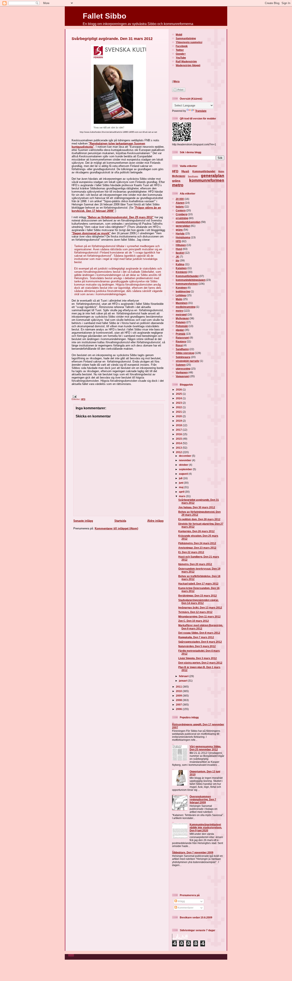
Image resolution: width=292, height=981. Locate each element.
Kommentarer (185, 907)
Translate (200, 110)
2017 (179, 429)
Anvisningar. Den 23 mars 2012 (197, 547)
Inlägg (181, 901)
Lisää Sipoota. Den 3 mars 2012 (197, 658)
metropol (181, 314)
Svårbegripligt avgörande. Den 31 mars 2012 (112, 39)
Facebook (182, 46)
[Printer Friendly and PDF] (178, 91)
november (185, 460)
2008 (179, 700)
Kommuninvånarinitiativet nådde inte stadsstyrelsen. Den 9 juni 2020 (206, 827)
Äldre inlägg (155, 520)
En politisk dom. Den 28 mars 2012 (199, 519)
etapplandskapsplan (188, 222)
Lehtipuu (181, 295)
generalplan (212, 175)
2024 (179, 398)
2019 (179, 420)
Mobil (179, 34)
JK (177, 256)
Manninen (181, 303)
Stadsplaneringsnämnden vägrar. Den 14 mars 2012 (198, 601)
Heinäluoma (183, 237)
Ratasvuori (182, 337)
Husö (185, 171)
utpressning (183, 368)
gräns (176, 180)
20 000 (180, 198)
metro (177, 185)
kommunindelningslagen (190, 279)
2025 (179, 393)
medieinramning (185, 306)
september (186, 469)
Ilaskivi (180, 252)
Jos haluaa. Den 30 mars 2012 (196, 507)
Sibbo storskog (185, 353)
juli (181, 478)
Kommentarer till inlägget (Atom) (116, 528)
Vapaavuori (182, 376)
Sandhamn (193, 176)
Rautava (181, 341)
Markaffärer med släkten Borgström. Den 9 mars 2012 (200, 627)
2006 (179, 709)
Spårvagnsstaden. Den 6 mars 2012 (200, 641)
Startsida (120, 520)
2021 (179, 411)
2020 (179, 416)
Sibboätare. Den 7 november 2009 (192, 852)
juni (181, 482)
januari (183, 680)
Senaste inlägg (83, 520)
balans (180, 206)
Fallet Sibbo (104, 16)
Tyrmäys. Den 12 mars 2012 (195, 612)
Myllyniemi (178, 176)
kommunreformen (206, 180)
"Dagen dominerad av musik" (91, 233)
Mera (176, 81)
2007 (179, 704)
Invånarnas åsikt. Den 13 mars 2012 (200, 607)
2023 (179, 402)
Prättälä (180, 333)
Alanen (180, 202)
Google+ (181, 53)
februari (184, 676)
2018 (179, 425)
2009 (179, 695)
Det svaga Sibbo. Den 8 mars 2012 (199, 632)
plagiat (180, 329)
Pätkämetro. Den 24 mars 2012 (197, 543)
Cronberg (181, 214)
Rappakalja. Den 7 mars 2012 (196, 637)
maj (181, 487)
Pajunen (181, 322)
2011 (179, 686)
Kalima (180, 264)
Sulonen (181, 364)
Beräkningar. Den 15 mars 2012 (197, 595)
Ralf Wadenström (186, 61)
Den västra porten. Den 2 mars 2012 (200, 662)
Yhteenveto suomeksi (189, 42)
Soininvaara (183, 357)
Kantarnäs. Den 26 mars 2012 (196, 531)
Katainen (181, 268)
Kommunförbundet (203, 171)
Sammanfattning (186, 38)
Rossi (179, 345)
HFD (83, 399)
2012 (179, 452)
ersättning (182, 218)
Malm (221, 171)
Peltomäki (182, 326)
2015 (179, 438)
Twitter (180, 50)
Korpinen (181, 287)
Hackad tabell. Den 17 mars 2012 (198, 583)
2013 (179, 447)
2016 (179, 434)
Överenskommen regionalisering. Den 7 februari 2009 (203, 799)
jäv (177, 260)
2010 (179, 691)
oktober (184, 464)
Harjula (180, 233)
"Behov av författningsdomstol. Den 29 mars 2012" (120, 217)
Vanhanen (182, 372)
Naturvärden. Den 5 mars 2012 (197, 646)
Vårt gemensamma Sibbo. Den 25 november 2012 (205, 748)
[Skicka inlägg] (74, 396)
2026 (179, 389)
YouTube (181, 57)
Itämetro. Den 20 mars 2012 (195, 564)
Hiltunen (181, 245)
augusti (184, 473)
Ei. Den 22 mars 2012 (191, 552)
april (182, 491)
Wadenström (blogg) (188, 65)
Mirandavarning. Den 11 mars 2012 (199, 616)
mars (182, 496)
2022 (179, 407)
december (185, 455)
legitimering (183, 291)
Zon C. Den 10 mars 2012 (193, 620)
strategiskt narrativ (187, 360)
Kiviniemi (181, 272)
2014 (179, 443)
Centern (181, 210)
